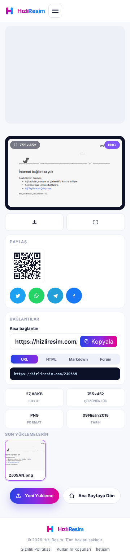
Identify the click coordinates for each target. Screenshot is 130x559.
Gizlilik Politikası (36, 549)
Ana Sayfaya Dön (96, 495)
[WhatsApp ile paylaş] (36, 296)
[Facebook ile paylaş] (74, 296)
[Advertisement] (65, 75)
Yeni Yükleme (39, 495)
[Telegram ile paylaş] (55, 296)
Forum (105, 359)
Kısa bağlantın (24, 328)
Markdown (78, 359)
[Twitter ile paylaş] (18, 296)
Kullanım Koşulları (74, 549)
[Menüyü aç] (55, 11)
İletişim (103, 549)
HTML (51, 359)
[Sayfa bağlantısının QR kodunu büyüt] (27, 266)
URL (24, 359)
